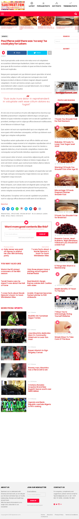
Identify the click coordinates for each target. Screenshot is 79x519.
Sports (4, 36)
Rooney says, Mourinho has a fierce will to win (38, 368)
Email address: (31, 491)
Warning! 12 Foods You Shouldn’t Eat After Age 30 (46, 27)
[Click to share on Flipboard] (21, 208)
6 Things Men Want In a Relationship (65, 266)
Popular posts (43, 6)
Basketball (6, 214)
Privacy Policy (59, 515)
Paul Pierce (11, 216)
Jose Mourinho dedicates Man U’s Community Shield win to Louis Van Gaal (39, 336)
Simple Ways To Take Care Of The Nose (64, 338)
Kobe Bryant (26, 214)
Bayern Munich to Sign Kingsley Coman (38, 351)
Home (43, 515)
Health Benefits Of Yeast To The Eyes (65, 290)
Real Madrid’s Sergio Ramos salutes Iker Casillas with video (39, 283)
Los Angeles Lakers (40, 214)
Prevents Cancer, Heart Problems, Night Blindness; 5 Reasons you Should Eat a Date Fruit (66, 241)
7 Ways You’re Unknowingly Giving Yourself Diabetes (63, 314)
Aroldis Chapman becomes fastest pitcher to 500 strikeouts (39, 295)
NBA (3, 216)
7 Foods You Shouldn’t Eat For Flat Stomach (9, 27)
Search (75, 13)
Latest (32, 6)
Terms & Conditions (72, 515)
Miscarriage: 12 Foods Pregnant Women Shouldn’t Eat (64, 192)
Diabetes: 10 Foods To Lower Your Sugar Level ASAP (26, 28)
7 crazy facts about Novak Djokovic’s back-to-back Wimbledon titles (12, 295)
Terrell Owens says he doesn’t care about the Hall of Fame (13, 283)
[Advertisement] (67, 64)
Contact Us (44, 516)
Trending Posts (70, 6)
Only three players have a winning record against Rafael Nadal (38, 271)
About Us (50, 515)
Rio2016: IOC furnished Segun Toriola (38, 317)
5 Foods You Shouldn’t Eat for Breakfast (64, 27)
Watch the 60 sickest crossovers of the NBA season (10, 271)
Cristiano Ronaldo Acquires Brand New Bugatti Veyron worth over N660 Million (39, 388)
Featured (16, 214)
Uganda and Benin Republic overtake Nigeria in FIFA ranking (39, 404)
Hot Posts (56, 6)
